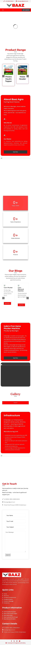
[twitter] (14, 641)
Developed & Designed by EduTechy (17, 643)
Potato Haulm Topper (8, 79)
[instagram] (16, 641)
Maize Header (22, 78)
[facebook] (11, 641)
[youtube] (19, 641)
